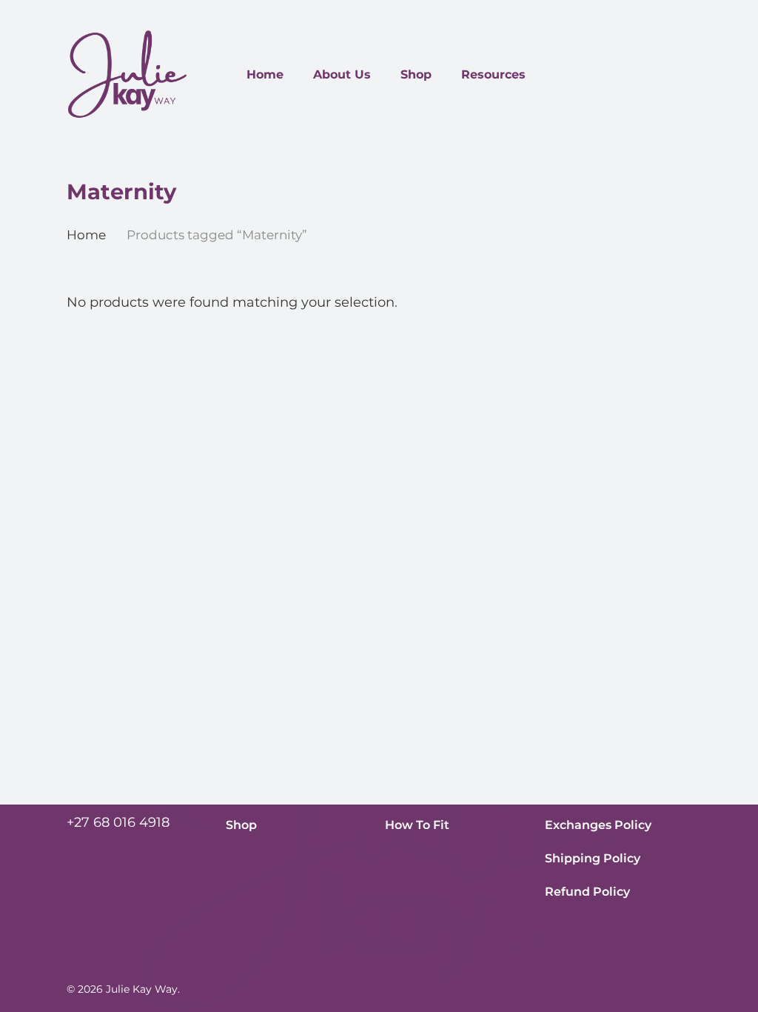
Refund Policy (587, 892)
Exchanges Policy (598, 825)
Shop (241, 825)
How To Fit (417, 825)
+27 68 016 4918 (118, 822)
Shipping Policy (592, 858)
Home (86, 234)
